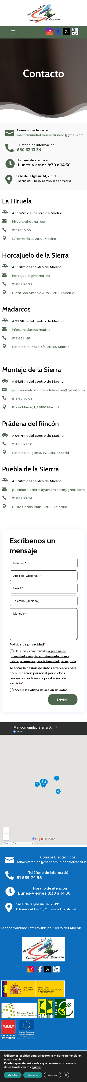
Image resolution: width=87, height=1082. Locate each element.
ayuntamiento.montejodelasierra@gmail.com (48, 390)
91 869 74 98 (29, 877)
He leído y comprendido (43, 656)
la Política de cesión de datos (46, 690)
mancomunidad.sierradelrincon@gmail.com (50, 135)
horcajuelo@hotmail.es (31, 276)
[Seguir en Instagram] (49, 31)
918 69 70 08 (22, 399)
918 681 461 (21, 338)
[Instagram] (30, 971)
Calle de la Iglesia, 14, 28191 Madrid (40, 453)
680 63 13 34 (29, 149)
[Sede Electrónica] (56, 971)
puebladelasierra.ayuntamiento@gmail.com (48, 490)
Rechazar (32, 1075)
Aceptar (12, 1075)
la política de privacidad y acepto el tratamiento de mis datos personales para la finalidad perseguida (43, 656)
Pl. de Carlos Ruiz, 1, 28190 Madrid (39, 507)
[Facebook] (39, 971)
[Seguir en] (75, 31)
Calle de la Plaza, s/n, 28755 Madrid (41, 347)
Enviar (63, 700)
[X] (47, 971)
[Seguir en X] (66, 31)
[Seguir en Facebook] (58, 31)
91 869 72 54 (22, 498)
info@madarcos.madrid (31, 330)
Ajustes (52, 1075)
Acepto (41, 690)
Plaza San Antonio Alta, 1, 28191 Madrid (43, 293)
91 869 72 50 (22, 444)
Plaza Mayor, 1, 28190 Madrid (35, 407)
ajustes (36, 1067)
